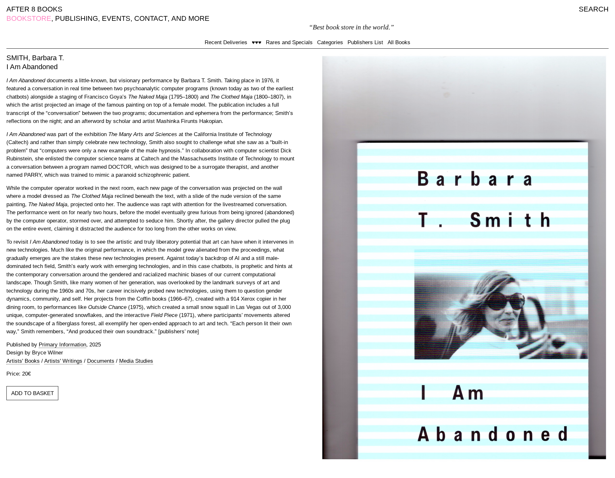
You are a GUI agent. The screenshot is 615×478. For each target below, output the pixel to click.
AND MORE (190, 18)
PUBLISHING (76, 18)
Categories (330, 42)
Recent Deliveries (226, 42)
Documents (100, 361)
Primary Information (62, 345)
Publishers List (365, 42)
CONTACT (151, 18)
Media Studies (136, 361)
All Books (399, 42)
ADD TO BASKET (32, 393)
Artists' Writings (63, 361)
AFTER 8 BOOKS (34, 9)
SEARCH (594, 9)
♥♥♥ (256, 42)
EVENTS (116, 18)
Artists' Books (23, 361)
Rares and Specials (289, 42)
